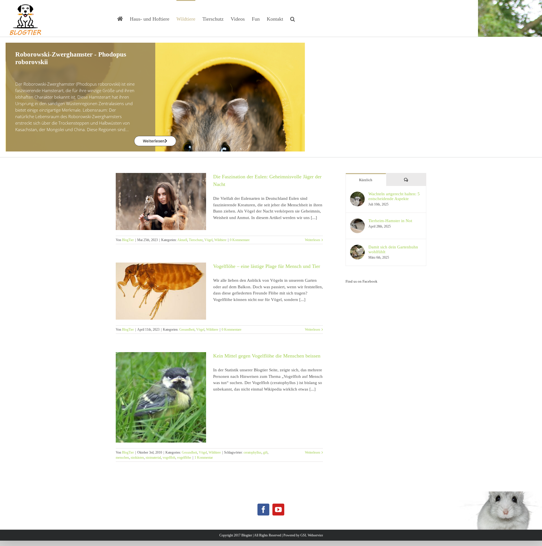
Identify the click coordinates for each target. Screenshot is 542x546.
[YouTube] (278, 509)
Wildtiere (220, 240)
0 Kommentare (240, 240)
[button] (292, 18)
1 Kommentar (203, 458)
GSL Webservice (311, 535)
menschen (122, 458)
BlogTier (128, 240)
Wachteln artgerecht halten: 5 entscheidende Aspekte (394, 196)
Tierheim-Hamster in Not (390, 220)
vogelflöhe (184, 458)
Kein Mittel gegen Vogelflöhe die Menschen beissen (266, 356)
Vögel (208, 240)
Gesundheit (186, 330)
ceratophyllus (252, 452)
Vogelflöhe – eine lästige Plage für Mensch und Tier (266, 266)
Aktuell (182, 240)
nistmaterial (153, 458)
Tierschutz (196, 240)
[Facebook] (263, 509)
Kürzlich (365, 180)
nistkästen (137, 458)
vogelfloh (169, 458)
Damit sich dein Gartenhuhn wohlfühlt (393, 249)
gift (265, 452)
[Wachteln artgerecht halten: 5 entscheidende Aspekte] (357, 194)
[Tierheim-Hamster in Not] (357, 221)
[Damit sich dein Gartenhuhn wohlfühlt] (357, 248)
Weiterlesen (312, 240)
